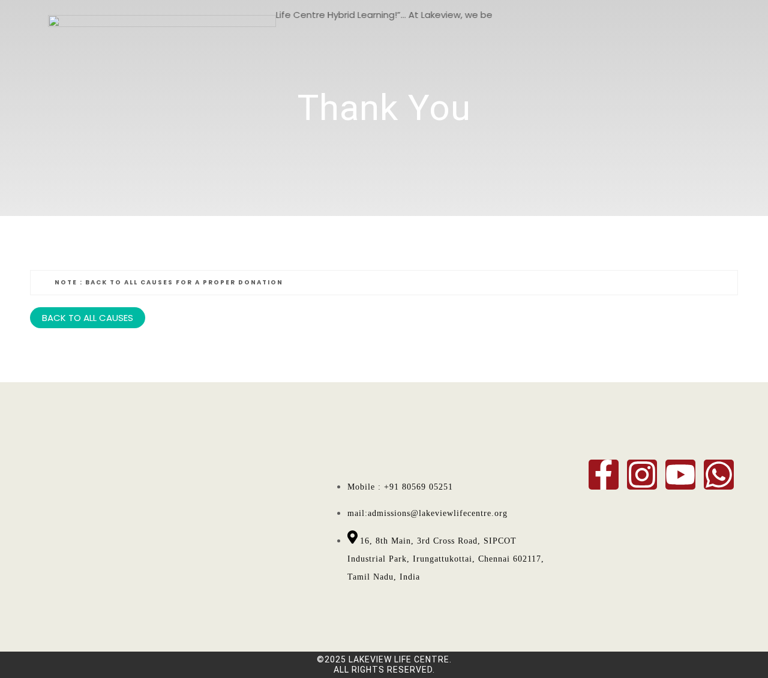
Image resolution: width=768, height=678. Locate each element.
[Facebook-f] (604, 475)
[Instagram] (642, 475)
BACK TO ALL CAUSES (87, 317)
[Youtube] (680, 475)
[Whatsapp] (719, 475)
